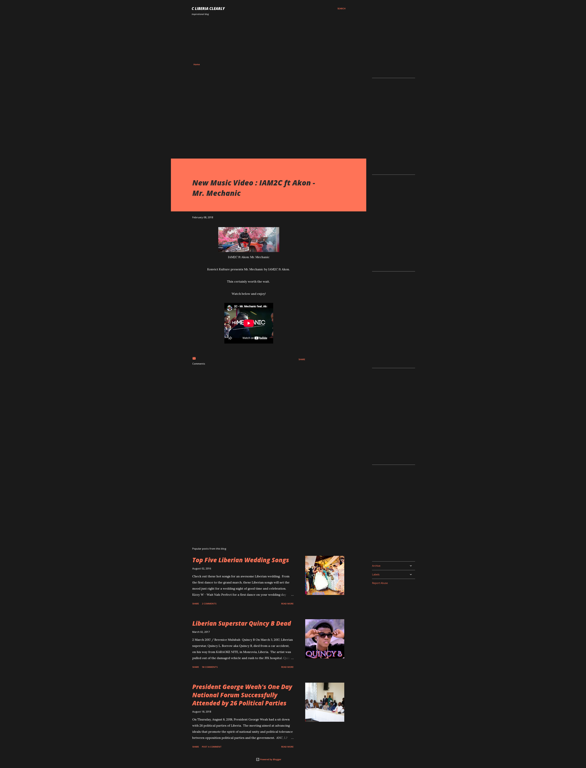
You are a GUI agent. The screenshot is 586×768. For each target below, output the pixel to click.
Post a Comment (212, 746)
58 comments (210, 667)
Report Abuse (380, 583)
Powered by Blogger (270, 759)
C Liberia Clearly (208, 8)
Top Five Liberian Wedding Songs (240, 560)
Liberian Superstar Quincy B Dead (241, 623)
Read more (287, 603)
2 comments (209, 603)
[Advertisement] (268, 39)
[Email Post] (194, 359)
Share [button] (301, 359)
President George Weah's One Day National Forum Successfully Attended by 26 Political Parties (242, 694)
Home (197, 64)
